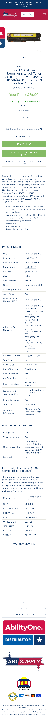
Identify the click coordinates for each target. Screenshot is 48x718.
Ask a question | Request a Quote (24, 162)
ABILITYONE (24, 67)
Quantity (24, 118)
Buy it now (24, 144)
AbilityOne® (31, 267)
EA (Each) (24, 110)
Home (23, 62)
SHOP (23, 602)
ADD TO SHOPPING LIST (25, 153)
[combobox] (27, 14)
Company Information (23, 614)
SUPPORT (23, 608)
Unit (24, 106)
